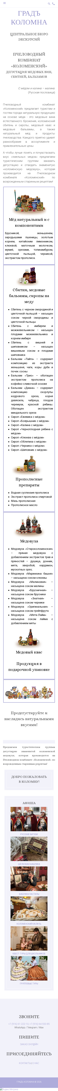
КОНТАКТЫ (25, 1063)
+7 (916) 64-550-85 (39, 1024)
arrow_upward (51, 1084)
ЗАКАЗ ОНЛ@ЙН (29, 1044)
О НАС (35, 1063)
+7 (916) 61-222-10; (18, 1024)
